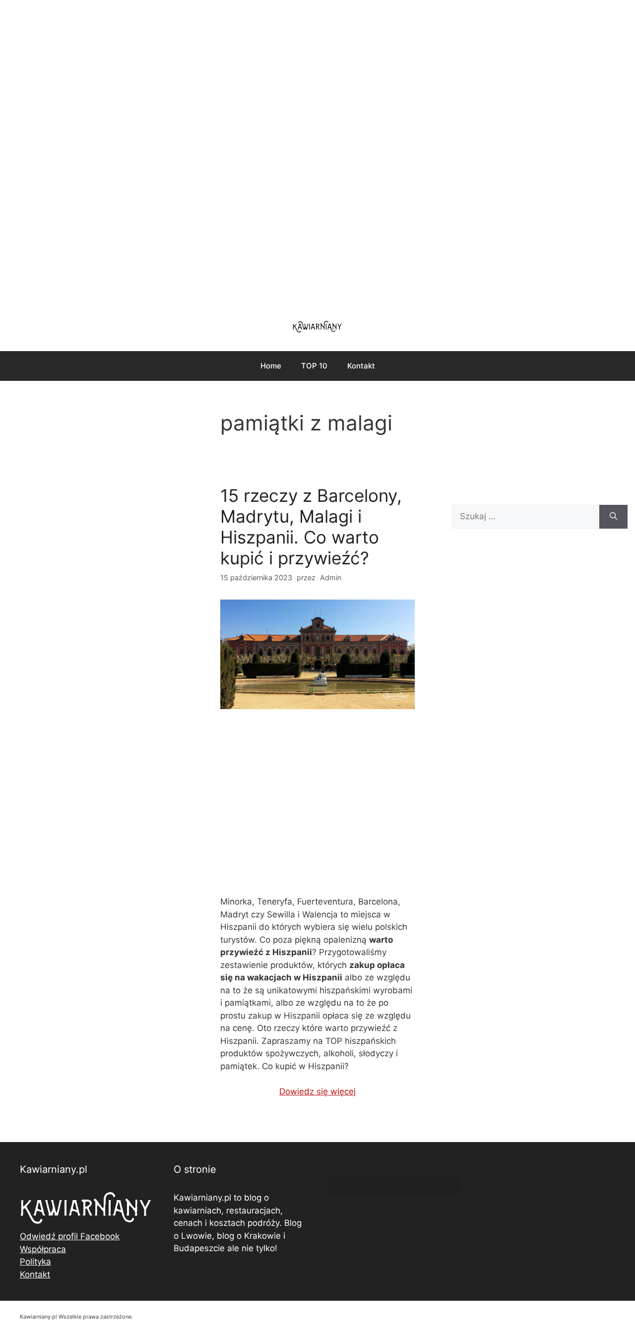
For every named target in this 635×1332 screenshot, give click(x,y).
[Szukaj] (613, 517)
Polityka (35, 1262)
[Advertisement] (317, 154)
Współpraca (43, 1249)
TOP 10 (314, 365)
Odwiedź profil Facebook (70, 1236)
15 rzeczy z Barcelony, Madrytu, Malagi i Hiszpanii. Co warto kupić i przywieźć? (311, 526)
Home (270, 365)
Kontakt (361, 365)
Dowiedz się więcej (317, 1091)
